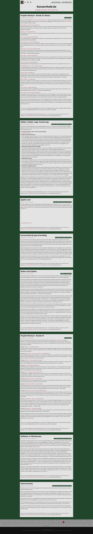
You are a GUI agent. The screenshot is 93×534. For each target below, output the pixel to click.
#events (66, 237)
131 (68, 523)
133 (72, 523)
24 (41, 520)
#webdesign (61, 237)
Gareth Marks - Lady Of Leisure (31, 398)
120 (43, 523)
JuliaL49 (37, 25)
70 (34, 522)
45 (80, 520)
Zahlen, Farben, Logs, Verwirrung (35, 122)
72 (37, 522)
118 (38, 523)
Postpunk (38, 48)
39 (69, 520)
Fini (33, 72)
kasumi (48, 353)
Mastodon (30, 115)
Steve (34, 79)
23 (39, 520)
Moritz (39, 92)
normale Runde (59, 340)
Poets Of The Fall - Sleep (26, 72)
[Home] (22, 2)
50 (89, 520)
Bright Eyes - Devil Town (25, 31)
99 (87, 522)
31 (54, 520)
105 (9, 523)
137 (81, 523)
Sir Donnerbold (39, 360)
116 (34, 523)
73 (39, 522)
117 (36, 523)
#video (60, 202)
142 (44, 525)
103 (4, 523)
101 (91, 522)
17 (28, 520)
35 (61, 520)
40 (71, 520)
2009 (23, 239)
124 (52, 523)
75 (43, 522)
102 (2, 523)
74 (41, 522)
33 (58, 520)
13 (21, 520)
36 (63, 520)
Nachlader (37, 446)
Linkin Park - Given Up (29, 360)
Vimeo (30, 223)
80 (52, 522)
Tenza (40, 372)
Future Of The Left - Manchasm (27, 62)
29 (50, 520)
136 (79, 523)
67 (28, 522)
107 (13, 523)
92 (74, 522)
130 (66, 523)
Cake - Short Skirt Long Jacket (26, 37)
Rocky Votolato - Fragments (26, 87)
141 (91, 523)
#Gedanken (54, 124)
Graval (38, 42)
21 (36, 520)
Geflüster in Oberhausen (31, 436)
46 (82, 520)
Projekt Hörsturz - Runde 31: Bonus (35, 15)
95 (80, 522)
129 (63, 523)
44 (78, 520)
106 (11, 523)
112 (25, 523)
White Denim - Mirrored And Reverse (32, 390)
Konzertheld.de (46, 6)
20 (34, 520)
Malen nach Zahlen (29, 271)
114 (29, 523)
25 (43, 520)
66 (26, 522)
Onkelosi (41, 383)
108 (15, 523)
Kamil (36, 62)
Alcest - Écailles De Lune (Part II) (31, 372)
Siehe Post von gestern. (26, 133)
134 (75, 523)
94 (78, 522)
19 (32, 520)
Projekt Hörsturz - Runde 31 (32, 336)
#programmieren (60, 124)
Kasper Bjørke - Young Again (30, 408)
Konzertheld (39, 65)
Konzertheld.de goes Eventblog (34, 235)
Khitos (34, 31)
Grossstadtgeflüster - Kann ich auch (28, 65)
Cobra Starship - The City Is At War (28, 42)
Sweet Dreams (27, 483)
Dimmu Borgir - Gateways (26, 55)
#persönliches (60, 485)
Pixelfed (36, 115)
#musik (55, 438)
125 (54, 523)
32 (56, 520)
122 (47, 523)
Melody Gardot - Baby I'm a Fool (31, 378)
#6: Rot (22, 223)
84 (59, 522)
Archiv (32, 17)
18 (30, 520)
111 (22, 523)
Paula (41, 378)
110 (20, 523)
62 (19, 522)
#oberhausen (65, 438)
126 (56, 523)
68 (30, 522)
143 (47, 525)
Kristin (35, 87)
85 (61, 522)
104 (6, 523)
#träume (69, 485)
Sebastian (35, 55)
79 (50, 522)
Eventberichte (33, 438)
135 (77, 523)
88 (67, 522)
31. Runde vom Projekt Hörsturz (39, 19)
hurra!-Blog (64, 204)
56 (8, 522)
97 (83, 522)
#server (65, 273)
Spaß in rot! (25, 200)
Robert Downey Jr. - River (26, 79)
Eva (26, 223)
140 (88, 523)
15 (25, 520)
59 (13, 522)
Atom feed (47, 114)
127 (59, 523)
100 (89, 522)
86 (63, 522)
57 (10, 522)
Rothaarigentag (24, 205)
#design (57, 237)
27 (47, 520)
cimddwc (41, 398)
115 (31, 523)
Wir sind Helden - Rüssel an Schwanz (28, 92)
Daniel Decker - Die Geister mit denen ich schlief (35, 353)
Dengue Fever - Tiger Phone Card (27, 48)
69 (32, 522)
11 (17, 520)
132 (70, 523)
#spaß (70, 202)
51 (91, 520)
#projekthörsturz (68, 17)
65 (24, 522)
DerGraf (36, 37)
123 (50, 523)
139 (86, 523)
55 (6, 522)
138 (84, 523)
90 (70, 522)
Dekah (40, 408)
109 (18, 523)
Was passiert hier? (66, 2)
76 (45, 522)
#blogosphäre (65, 202)
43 (76, 520)
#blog (66, 124)
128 (61, 523)
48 (85, 520)
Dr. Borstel (36, 346)
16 (26, 520)
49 (87, 520)
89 (69, 522)
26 (45, 520)
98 (85, 522)
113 (27, 523)
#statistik (69, 124)
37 (65, 520)
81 (54, 522)
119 (40, 523)
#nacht (65, 485)
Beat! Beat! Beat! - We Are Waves (27, 25)
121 (45, 523)
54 (4, 522)
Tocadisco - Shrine (28, 346)
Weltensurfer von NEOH (66, 21)
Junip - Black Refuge (28, 365)
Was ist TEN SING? (56, 2)
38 (67, 520)
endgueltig (37, 365)
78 (48, 522)
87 (65, 522)
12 (19, 520)
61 (17, 522)
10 (15, 520)
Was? (46, 19)
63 (21, 522)
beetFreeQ (44, 390)
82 (56, 522)
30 (52, 520)
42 (74, 520)
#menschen (56, 202)
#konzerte (60, 438)
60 (15, 522)
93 (76, 522)
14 (23, 520)
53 (2, 522)
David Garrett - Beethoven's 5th (30, 383)
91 (72, 522)
